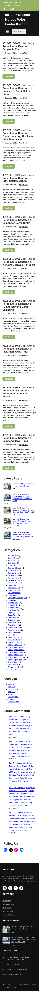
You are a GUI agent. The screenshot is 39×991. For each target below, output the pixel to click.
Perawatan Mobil (14, 640)
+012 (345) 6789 (13, 964)
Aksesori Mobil (13, 556)
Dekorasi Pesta (13, 578)
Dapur (10, 565)
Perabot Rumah (13, 637)
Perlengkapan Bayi (15, 647)
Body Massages (8, 915)
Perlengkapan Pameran (16, 657)
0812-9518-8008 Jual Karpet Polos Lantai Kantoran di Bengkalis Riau (18, 46)
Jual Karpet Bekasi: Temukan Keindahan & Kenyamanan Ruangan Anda (20, 753)
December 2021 (14, 702)
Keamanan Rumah (15, 627)
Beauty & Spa (7, 911)
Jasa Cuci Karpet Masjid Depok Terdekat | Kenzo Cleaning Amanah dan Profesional (21, 522)
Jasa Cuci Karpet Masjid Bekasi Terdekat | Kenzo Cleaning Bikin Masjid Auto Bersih (22, 498)
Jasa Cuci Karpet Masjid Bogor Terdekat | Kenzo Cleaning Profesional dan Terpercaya (23, 534)
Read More (9, 76)
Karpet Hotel (12, 617)
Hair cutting (6, 901)
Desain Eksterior (14, 583)
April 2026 (11, 687)
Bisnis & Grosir (13, 560)
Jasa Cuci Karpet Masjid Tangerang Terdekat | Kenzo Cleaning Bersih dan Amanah (23, 510)
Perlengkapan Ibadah (16, 650)
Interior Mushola (14, 608)
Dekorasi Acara (13, 570)
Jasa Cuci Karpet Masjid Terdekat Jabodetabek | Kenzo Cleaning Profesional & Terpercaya (21, 778)
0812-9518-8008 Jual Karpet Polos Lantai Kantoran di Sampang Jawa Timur (18, 438)
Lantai (10, 635)
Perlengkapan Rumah (16, 660)
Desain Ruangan (14, 588)
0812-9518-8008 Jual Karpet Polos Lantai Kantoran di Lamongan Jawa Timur (18, 220)
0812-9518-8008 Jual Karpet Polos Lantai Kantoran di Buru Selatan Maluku (18, 178)
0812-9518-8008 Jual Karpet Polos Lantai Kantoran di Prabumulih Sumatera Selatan (18, 392)
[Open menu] (7, 31)
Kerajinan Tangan (14, 630)
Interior (10, 600)
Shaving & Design (9, 904)
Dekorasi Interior (14, 575)
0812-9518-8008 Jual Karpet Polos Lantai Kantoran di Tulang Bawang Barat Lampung (18, 305)
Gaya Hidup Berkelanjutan (17, 598)
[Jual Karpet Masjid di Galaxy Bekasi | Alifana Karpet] (6, 930)
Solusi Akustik (13, 665)
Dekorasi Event (13, 573)
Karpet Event (12, 615)
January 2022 (13, 699)
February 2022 (13, 697)
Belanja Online (13, 558)
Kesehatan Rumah (15, 632)
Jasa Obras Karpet (14, 610)
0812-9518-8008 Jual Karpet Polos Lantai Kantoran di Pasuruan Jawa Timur (18, 348)
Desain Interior (13, 585)
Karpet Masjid (13, 622)
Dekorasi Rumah (14, 580)
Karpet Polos (23, 53)
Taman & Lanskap (14, 667)
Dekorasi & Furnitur (15, 568)
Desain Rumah (13, 590)
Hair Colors (6, 908)
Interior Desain (13, 603)
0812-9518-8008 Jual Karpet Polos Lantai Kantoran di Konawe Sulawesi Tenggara (18, 261)
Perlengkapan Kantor (15, 655)
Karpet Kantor (13, 620)
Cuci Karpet (12, 563)
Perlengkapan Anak (15, 645)
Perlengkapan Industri (16, 652)
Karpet (10, 612)
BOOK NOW (19, 31)
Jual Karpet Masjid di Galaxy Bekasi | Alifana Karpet (23, 485)
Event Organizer (14, 593)
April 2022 (11, 692)
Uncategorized (13, 669)
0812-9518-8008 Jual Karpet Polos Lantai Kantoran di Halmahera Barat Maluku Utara (18, 89)
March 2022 (12, 694)
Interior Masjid (13, 605)
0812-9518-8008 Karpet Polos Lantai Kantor (17, 19)
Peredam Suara (13, 642)
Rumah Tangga (13, 662)
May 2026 (11, 684)
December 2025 (14, 689)
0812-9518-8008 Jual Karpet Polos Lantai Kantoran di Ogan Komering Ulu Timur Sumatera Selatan (18, 134)
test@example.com (14, 974)
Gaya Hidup (12, 595)
